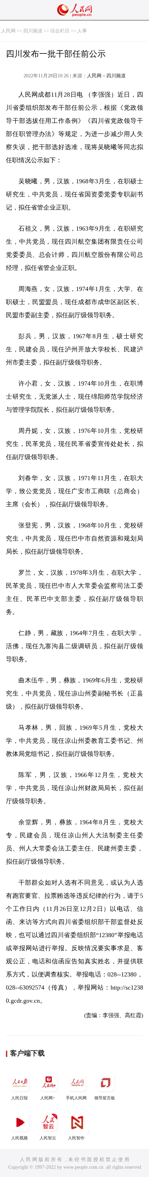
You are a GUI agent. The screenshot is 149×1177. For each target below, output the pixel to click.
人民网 (8, 30)
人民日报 (19, 1098)
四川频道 (33, 30)
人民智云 (48, 1138)
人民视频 (19, 1138)
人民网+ (47, 1098)
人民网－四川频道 (106, 75)
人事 (82, 30)
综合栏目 (60, 30)
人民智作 (76, 1138)
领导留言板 (104, 1098)
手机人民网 (76, 1098)
